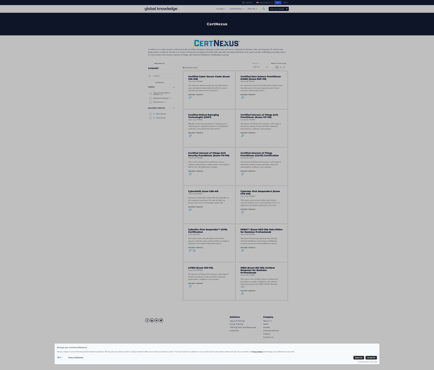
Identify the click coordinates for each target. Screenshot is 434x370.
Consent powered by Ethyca (366, 362)
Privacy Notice (257, 352)
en (60, 357)
